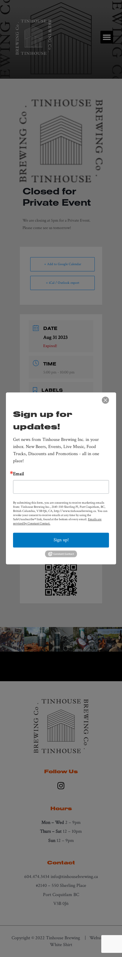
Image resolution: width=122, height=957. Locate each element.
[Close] (105, 400)
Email (18, 474)
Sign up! (61, 540)
